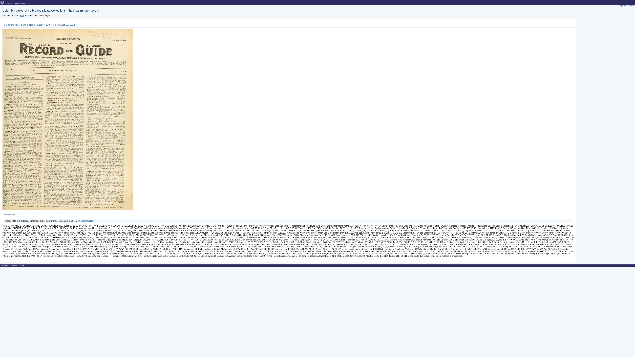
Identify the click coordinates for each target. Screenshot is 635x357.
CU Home (8, 3)
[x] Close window (627, 6)
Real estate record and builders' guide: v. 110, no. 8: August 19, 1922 (38, 24)
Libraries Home (19, 3)
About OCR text (87, 221)
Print (22, 15)
